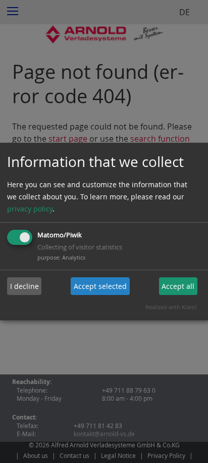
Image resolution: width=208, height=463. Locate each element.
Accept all (178, 286)
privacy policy (30, 209)
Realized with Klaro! (171, 307)
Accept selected (100, 286)
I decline (24, 286)
